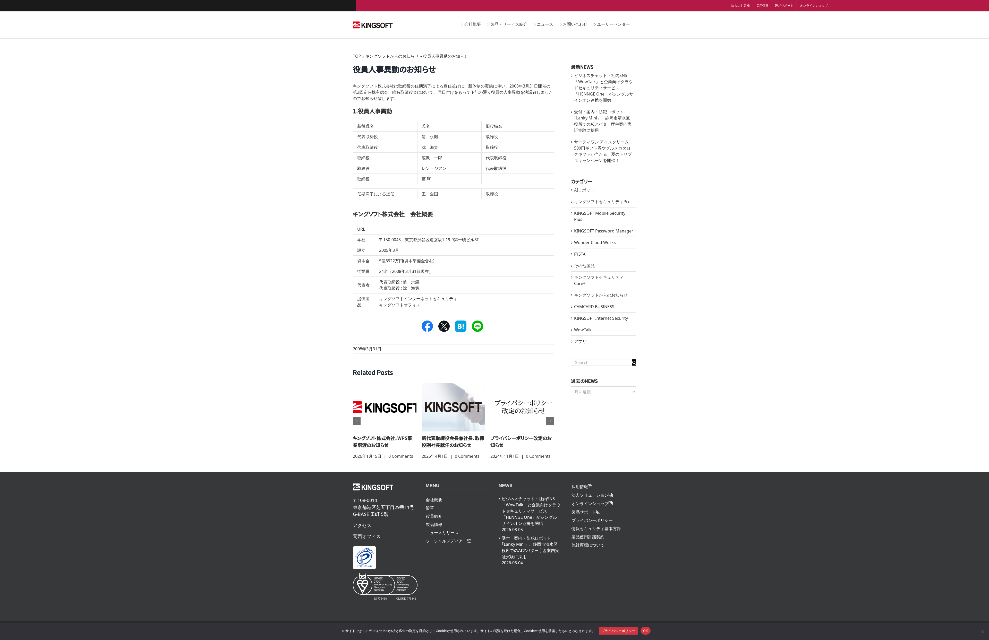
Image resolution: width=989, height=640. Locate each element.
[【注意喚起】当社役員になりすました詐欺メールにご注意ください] (455, 407)
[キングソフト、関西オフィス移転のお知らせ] (386, 407)
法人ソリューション (590, 502)
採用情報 (762, 5)
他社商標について (588, 552)
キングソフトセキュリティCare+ (599, 280)
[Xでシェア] (444, 326)
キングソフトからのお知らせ (392, 56)
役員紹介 (434, 523)
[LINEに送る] (477, 326)
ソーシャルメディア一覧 (448, 548)
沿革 (430, 515)
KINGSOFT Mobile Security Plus (599, 216)
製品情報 (434, 531)
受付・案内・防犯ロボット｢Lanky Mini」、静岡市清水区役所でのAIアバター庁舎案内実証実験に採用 (530, 554)
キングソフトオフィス (399, 305)
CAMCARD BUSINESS (594, 306)
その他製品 (584, 266)
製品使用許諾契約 (588, 544)
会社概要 (434, 506)
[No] (982, 631)
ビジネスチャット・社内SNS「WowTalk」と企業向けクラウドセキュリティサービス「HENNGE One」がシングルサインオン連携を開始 (603, 88)
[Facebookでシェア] (427, 326)
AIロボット (584, 190)
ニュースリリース (442, 539)
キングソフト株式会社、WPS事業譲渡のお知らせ (521, 441)
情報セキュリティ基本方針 (596, 535)
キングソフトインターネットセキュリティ (418, 298)
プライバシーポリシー (592, 527)
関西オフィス (367, 543)
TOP (357, 56)
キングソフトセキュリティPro (602, 201)
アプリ (580, 341)
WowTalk (583, 330)
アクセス (362, 532)
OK (645, 631)
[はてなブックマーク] (461, 326)
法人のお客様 (740, 5)
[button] (357, 424)
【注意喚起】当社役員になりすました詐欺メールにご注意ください (454, 445)
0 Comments (402, 456)
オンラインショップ (814, 5)
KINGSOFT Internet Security (601, 318)
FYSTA (579, 254)
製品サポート (784, 5)
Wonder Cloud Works (595, 242)
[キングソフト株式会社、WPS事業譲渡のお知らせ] (523, 407)
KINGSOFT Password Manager (603, 231)
